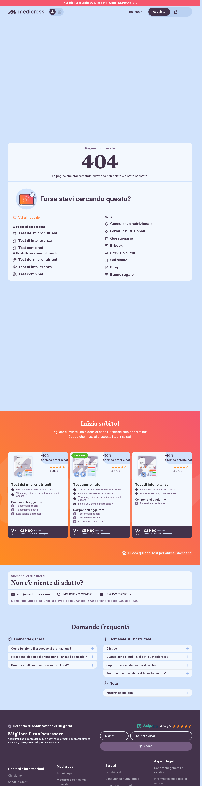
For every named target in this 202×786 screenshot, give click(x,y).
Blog (114, 267)
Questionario (121, 238)
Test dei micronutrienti (38, 233)
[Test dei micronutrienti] (23, 466)
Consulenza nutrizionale (131, 224)
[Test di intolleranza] (147, 466)
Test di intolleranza (35, 240)
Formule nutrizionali (127, 231)
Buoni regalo (65, 773)
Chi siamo (118, 260)
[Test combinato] (85, 466)
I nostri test (113, 772)
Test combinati (31, 248)
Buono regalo (122, 274)
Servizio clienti (123, 253)
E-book (116, 245)
